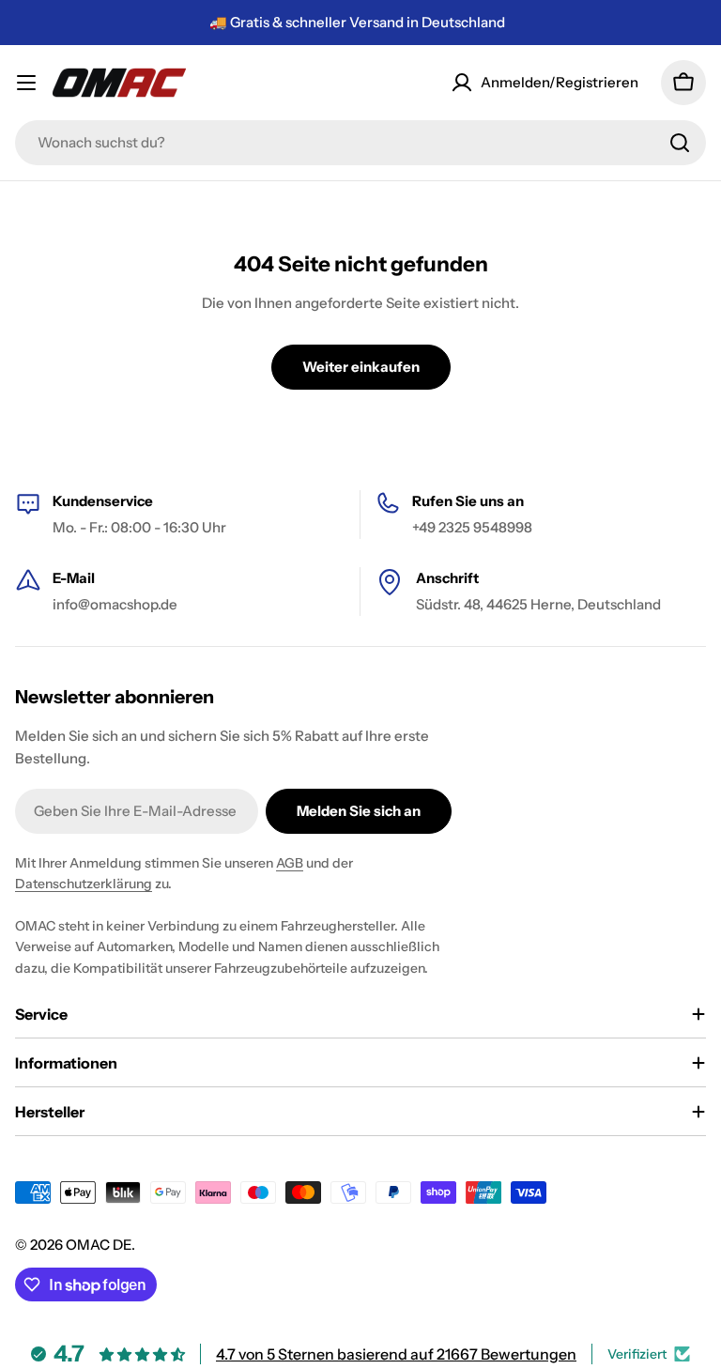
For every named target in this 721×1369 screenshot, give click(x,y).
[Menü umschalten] (26, 82)
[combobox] (360, 142)
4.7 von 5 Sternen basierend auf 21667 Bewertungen (396, 1354)
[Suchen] (679, 142)
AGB (289, 862)
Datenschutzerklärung (83, 883)
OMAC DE (98, 1245)
